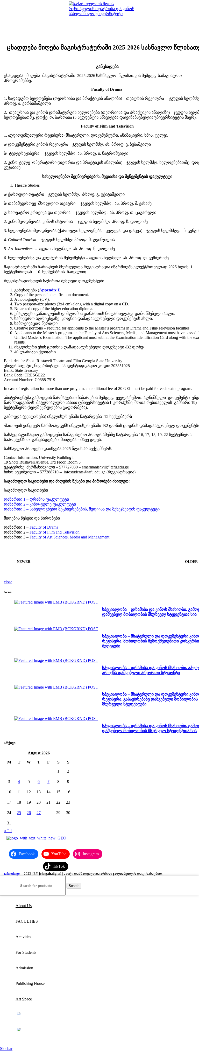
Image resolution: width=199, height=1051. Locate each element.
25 (19, 812)
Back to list (107, 561)
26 (29, 812)
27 (39, 812)
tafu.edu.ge (12, 873)
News (125, 31)
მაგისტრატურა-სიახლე (101, 31)
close (8, 582)
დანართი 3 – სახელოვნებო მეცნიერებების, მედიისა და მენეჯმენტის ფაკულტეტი (82, 509)
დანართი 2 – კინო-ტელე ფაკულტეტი (40, 504)
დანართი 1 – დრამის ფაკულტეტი (36, 499)
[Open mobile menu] (3, 9)
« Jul (8, 831)
